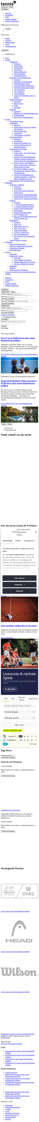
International (14, 220)
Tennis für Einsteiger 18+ (22, 143)
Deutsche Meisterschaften (22, 212)
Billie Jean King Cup (21, 226)
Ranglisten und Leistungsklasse (20, 78)
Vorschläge (4, 328)
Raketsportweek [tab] (10, 430)
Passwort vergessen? (8, 315)
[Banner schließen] (36, 532)
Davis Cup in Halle (18, 339)
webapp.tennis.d (10, 1072)
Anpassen (18, 585)
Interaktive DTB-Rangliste (23, 82)
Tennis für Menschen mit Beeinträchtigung (22, 146)
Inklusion (13, 109)
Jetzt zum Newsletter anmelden (11, 1044)
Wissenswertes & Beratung (19, 270)
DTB (7, 17)
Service (7, 252)
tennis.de (8, 13)
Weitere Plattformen (12, 21)
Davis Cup (17, 224)
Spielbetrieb (14, 62)
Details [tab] (18, 541)
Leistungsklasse (19, 94)
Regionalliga (18, 210)
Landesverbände (10, 19)
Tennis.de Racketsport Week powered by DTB (19, 383)
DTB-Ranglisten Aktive (22, 84)
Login (13, 292)
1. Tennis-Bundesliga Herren (24, 205)
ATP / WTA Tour (20, 228)
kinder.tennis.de (17, 1097)
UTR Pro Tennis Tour (21, 232)
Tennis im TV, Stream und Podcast (26, 199)
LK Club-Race (19, 92)
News (7, 58)
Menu (11, 7)
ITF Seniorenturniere (21, 234)
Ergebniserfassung (20, 76)
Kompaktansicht (6, 755)
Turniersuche (18, 68)
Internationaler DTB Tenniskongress (22, 181)
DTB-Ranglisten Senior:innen (24, 88)
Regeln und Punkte (20, 131)
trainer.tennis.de (17, 1075)
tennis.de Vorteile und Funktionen (21, 246)
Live (5, 698)
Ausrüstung (18, 133)
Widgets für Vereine (16, 256)
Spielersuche (18, 66)
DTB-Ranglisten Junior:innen (24, 86)
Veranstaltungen (10, 46)
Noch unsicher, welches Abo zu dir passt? (19, 626)
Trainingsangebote (16, 137)
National (12, 201)
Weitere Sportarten (16, 100)
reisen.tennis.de (17, 1093)
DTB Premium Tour (21, 214)
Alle (12, 698)
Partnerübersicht (15, 250)
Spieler (7, 38)
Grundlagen (14, 123)
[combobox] (16, 321)
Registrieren (5, 292)
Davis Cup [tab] (9, 428)
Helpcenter (13, 254)
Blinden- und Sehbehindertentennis (26, 113)
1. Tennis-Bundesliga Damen (24, 207)
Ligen (7, 44)
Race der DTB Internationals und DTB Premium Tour (25, 217)
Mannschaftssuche (20, 72)
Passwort (4, 296)
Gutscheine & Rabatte (17, 248)
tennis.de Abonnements (17, 244)
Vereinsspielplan (19, 74)
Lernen (7, 119)
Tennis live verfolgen (17, 185)
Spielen (7, 60)
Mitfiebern (8, 183)
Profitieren (8, 242)
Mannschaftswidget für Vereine (24, 262)
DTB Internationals (20, 230)
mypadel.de (9, 15)
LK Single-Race (19, 90)
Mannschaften (10, 42)
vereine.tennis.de (17, 1079)
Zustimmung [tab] (7, 541)
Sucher (4, 326)
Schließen (5, 9)
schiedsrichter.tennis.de (19, 1083)
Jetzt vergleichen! (7, 638)
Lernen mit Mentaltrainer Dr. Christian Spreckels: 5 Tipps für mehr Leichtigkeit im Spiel (24, 177)
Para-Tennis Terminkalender (23, 117)
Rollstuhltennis (19, 115)
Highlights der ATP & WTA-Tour (25, 197)
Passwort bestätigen (7, 301)
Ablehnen (19, 591)
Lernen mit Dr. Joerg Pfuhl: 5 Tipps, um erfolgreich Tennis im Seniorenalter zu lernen (25, 165)
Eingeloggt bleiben (9, 317)
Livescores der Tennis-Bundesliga (25, 195)
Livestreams (18, 189)
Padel (16, 105)
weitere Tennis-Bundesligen (23, 208)
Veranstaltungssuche (16, 121)
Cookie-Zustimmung (8, 776)
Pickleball (17, 107)
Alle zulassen (20, 578)
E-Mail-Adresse (6, 294)
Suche (8, 29)
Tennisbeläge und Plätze (22, 135)
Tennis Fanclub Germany (18, 240)
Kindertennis (18, 141)
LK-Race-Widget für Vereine (24, 264)
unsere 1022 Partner (17, 555)
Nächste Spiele (21, 698)
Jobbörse (13, 268)
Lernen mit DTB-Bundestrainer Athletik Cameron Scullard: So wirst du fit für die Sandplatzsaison (25, 159)
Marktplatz (13, 266)
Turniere (8, 40)
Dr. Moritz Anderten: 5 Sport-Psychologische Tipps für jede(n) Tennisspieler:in (25, 171)
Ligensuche (18, 70)
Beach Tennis (18, 103)
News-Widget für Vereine (22, 260)
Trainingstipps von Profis (18, 149)
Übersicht (17, 64)
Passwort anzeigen (8, 299)
